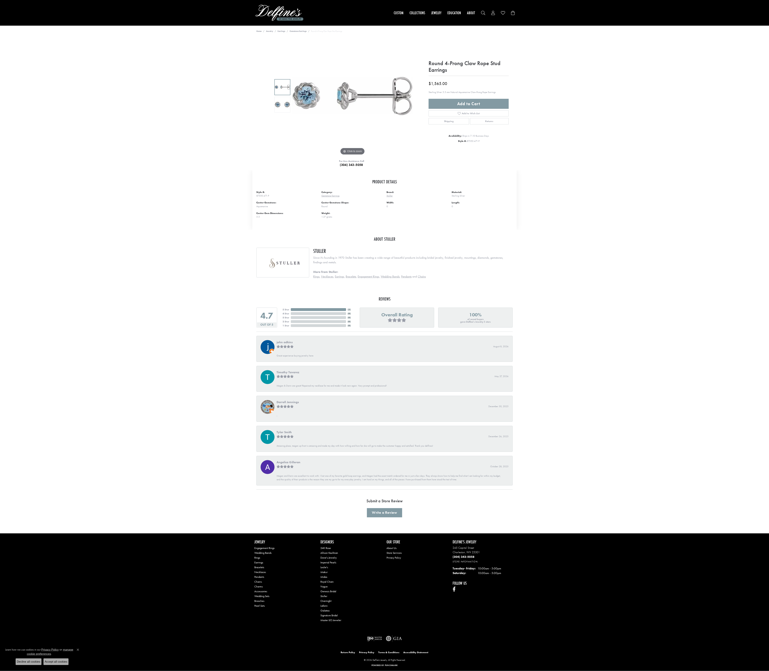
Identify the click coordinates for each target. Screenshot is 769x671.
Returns (489, 121)
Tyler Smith (284, 432)
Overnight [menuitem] (325, 601)
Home (259, 31)
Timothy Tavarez (288, 372)
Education (454, 12)
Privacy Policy (394, 557)
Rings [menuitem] (257, 557)
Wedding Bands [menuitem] (263, 553)
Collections (417, 12)
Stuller (390, 195)
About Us (392, 548)
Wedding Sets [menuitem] (261, 596)
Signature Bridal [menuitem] (329, 615)
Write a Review (384, 512)
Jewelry (436, 12)
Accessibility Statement (415, 652)
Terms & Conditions (388, 652)
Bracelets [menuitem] (259, 567)
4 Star (286, 313)
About (471, 12)
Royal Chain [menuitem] (327, 581)
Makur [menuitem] (324, 572)
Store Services (394, 553)
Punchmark (391, 665)
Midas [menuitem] (323, 577)
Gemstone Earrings (298, 31)
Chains (422, 276)
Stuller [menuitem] (323, 596)
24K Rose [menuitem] (325, 548)
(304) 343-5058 (351, 165)
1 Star (286, 325)
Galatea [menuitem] (324, 610)
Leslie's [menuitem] (324, 567)
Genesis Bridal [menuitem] (328, 591)
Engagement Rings (368, 276)
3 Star (286, 317)
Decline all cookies (28, 661)
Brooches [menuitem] (259, 601)
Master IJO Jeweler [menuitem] (330, 620)
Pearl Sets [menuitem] (259, 605)
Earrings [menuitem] (258, 562)
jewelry (269, 31)
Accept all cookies (56, 661)
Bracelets (351, 276)
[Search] (483, 13)
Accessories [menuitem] (260, 591)
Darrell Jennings (288, 402)
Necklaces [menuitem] (260, 572)
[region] (352, 96)
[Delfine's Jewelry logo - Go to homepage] (280, 13)
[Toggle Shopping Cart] (513, 13)
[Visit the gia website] (394, 639)
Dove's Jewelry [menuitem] (328, 557)
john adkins (285, 342)
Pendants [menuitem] (259, 577)
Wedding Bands (390, 276)
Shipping (449, 121)
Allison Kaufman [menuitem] (329, 553)
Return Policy (348, 652)
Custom (399, 12)
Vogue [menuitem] (324, 586)
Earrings (281, 31)
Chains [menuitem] (258, 581)
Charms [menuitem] (258, 586)
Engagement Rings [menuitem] (264, 548)
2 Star (286, 321)
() (349, 309)
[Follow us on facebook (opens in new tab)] (454, 589)
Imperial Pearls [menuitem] (328, 562)
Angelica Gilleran (288, 462)
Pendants (406, 276)
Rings (316, 276)
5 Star (286, 309)
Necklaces (327, 276)
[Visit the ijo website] (374, 639)
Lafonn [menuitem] (324, 605)
